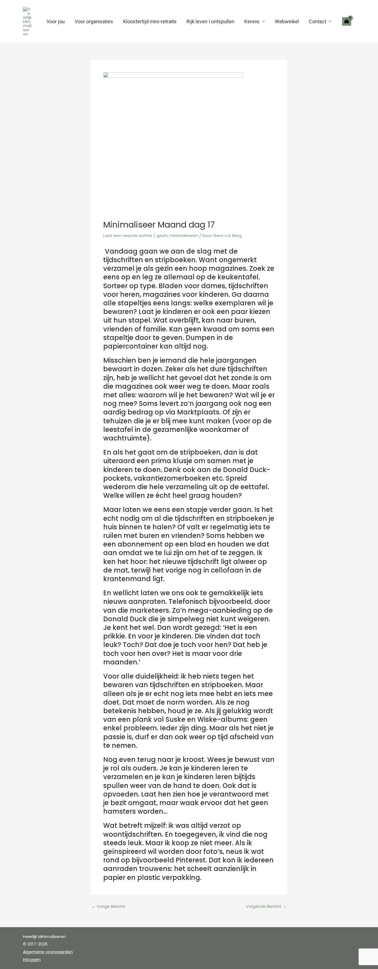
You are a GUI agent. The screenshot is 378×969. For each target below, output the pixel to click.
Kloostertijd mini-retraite (150, 21)
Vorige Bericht (108, 906)
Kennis (252, 21)
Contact (317, 21)
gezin (162, 235)
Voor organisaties (94, 21)
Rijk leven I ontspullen (210, 21)
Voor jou (55, 21)
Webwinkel (287, 21)
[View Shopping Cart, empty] (346, 21)
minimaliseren (184, 235)
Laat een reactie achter (127, 235)
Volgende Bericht (266, 906)
